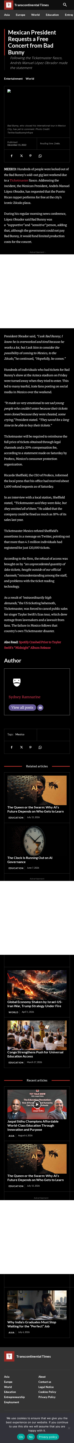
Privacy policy (48, 1436)
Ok (21, 1436)
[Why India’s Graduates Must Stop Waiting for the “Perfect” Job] (37, 1305)
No (31, 1436)
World (30, 78)
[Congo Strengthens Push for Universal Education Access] (37, 1035)
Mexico (19, 734)
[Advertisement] (37, 291)
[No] (69, 1428)
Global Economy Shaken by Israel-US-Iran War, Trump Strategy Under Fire (34, 1004)
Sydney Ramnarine (24, 697)
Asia (12, 1135)
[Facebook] (11, 156)
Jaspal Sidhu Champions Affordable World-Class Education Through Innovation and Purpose (33, 1125)
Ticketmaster (19, 180)
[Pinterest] (30, 156)
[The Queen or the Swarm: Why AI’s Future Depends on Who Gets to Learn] (37, 790)
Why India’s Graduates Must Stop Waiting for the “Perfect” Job (31, 1324)
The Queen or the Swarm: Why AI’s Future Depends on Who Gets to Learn (35, 809)
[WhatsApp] (40, 156)
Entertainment (13, 78)
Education (16, 817)
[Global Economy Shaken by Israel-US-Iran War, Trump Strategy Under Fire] (37, 985)
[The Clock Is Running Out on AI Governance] (37, 841)
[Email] (40, 708)
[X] (21, 156)
